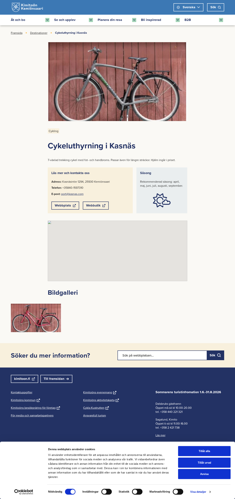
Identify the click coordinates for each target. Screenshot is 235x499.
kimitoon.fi (22, 378)
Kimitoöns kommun (25, 400)
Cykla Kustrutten (96, 408)
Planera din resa (110, 19)
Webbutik (93, 206)
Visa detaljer (198, 491)
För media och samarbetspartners (32, 415)
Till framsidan (54, 378)
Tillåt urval (204, 462)
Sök (213, 7)
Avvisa (204, 474)
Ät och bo (18, 19)
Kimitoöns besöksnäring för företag (35, 408)
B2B (188, 19)
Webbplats (63, 206)
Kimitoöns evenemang (99, 392)
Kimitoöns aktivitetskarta (101, 400)
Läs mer (160, 435)
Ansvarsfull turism (94, 415)
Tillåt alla (204, 451)
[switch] (106, 492)
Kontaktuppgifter (21, 392)
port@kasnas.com (72, 194)
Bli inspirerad (151, 19)
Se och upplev (64, 19)
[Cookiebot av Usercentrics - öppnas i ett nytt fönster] (24, 492)
